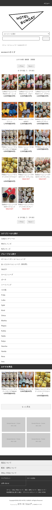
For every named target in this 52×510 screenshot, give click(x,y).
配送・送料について (30, 489)
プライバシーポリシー (29, 492)
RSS (39, 492)
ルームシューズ (12, 45)
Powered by (13, 504)
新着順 (33, 59)
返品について (41, 489)
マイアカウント (6, 478)
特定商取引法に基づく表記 (14, 492)
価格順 (27, 59)
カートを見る (31, 478)
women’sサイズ (22, 45)
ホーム (4, 45)
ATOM (43, 492)
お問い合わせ (5, 483)
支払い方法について (17, 489)
